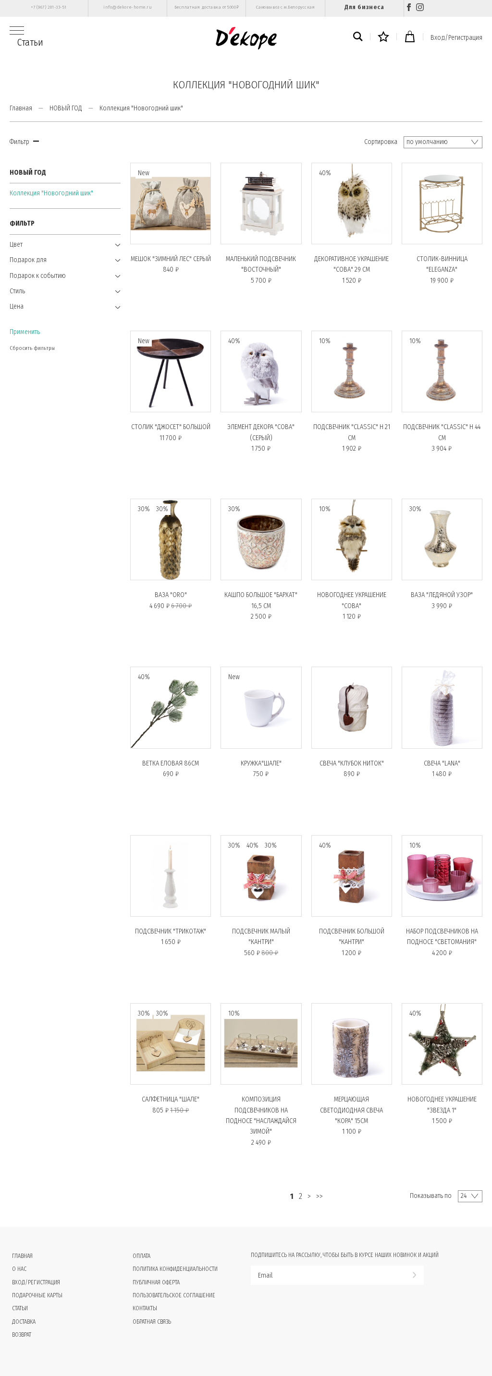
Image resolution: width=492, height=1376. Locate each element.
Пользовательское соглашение (174, 1295)
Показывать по (431, 1196)
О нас (19, 1269)
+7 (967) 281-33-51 (49, 7)
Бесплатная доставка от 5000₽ (206, 7)
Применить (25, 332)
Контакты (145, 1308)
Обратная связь (152, 1321)
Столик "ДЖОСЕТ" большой (170, 427)
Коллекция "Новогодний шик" (51, 193)
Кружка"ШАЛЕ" (261, 763)
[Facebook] (409, 8)
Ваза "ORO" (171, 595)
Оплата (141, 1256)
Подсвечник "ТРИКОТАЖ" (170, 931)
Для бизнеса (364, 7)
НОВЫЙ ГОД (65, 108)
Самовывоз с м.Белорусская (285, 7)
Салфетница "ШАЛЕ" (170, 1099)
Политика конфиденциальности (175, 1269)
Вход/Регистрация (456, 38)
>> (319, 1196)
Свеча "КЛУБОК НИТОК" (352, 763)
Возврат (21, 1334)
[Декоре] (246, 38)
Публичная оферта (156, 1282)
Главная (21, 108)
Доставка (24, 1321)
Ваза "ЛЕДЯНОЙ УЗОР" (442, 595)
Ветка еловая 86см (170, 763)
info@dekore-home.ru (127, 7)
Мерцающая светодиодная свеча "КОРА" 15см (351, 1110)
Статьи (30, 42)
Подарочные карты (37, 1295)
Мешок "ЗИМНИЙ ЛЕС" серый (171, 259)
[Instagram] (420, 8)
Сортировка (380, 142)
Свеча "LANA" (442, 763)
